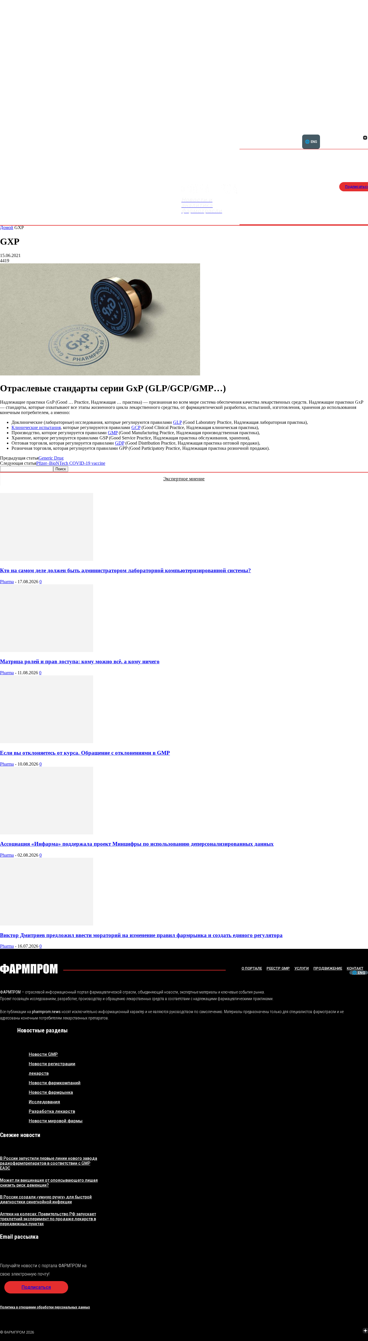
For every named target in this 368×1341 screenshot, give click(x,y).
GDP (119, 443)
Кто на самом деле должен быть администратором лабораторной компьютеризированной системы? (125, 570)
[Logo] (28, 969)
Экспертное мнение (184, 478)
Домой (6, 227)
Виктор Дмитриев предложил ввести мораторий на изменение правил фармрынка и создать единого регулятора (141, 935)
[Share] (324, 1331)
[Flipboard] (358, 131)
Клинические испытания (36, 427)
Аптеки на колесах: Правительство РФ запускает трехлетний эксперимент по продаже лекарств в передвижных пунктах (48, 1219)
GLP (177, 422)
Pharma (7, 581)
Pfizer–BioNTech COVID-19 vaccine (70, 463)
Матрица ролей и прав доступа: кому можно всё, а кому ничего (80, 661)
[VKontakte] (358, 138)
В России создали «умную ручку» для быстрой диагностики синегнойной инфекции (46, 1199)
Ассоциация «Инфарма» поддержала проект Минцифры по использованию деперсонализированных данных (137, 844)
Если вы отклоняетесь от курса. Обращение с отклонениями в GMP (85, 753)
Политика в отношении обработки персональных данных (45, 1307)
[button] (337, 134)
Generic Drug (51, 458)
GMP (113, 432)
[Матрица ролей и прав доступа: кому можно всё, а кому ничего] (46, 650)
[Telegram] (338, 1331)
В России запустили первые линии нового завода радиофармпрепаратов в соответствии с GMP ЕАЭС (48, 1163)
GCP (135, 427)
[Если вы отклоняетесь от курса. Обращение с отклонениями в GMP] (46, 741)
